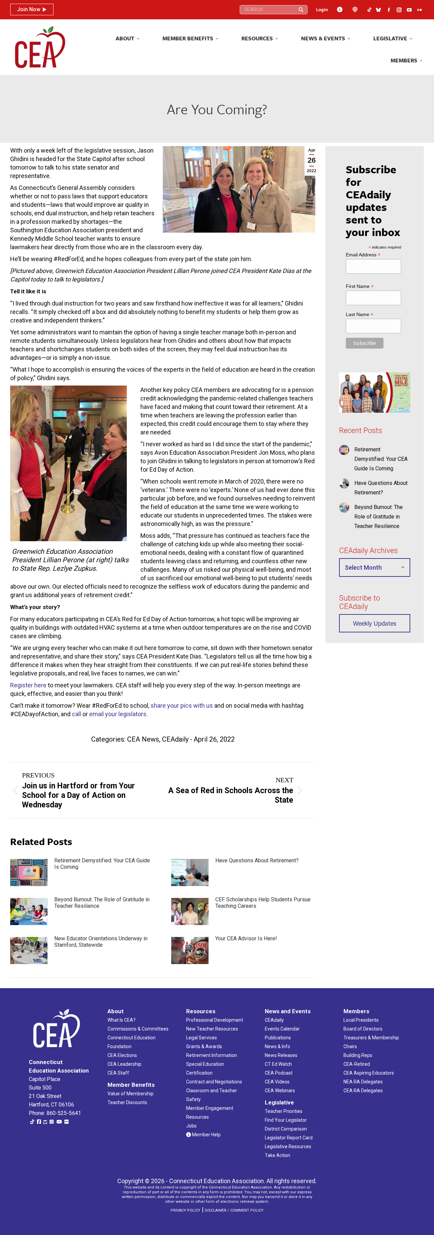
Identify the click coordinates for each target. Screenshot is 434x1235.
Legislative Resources (288, 1146)
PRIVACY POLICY (185, 1210)
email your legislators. (118, 714)
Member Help (206, 1134)
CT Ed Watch (278, 1064)
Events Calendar (282, 1029)
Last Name (359, 314)
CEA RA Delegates (363, 1090)
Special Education (205, 1064)
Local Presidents (361, 1020)
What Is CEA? (121, 1020)
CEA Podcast (279, 1073)
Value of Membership (130, 1093)
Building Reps (357, 1055)
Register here (28, 685)
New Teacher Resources (212, 1029)
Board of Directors (362, 1029)
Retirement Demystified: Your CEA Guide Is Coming (102, 863)
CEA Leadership (124, 1064)
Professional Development (214, 1020)
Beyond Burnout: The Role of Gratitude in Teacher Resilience (102, 902)
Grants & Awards (204, 1046)
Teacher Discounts (127, 1102)
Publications (278, 1037)
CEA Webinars (280, 1090)
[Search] (301, 9)
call (76, 714)
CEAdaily (175, 739)
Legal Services (201, 1037)
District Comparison (286, 1129)
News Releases (281, 1055)
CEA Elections (122, 1055)
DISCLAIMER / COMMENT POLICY (234, 1210)
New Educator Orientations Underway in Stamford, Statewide (100, 941)
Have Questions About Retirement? (257, 860)
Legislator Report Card (289, 1137)
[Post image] (28, 872)
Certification (199, 1073)
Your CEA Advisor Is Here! (246, 938)
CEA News (143, 739)
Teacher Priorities (283, 1111)
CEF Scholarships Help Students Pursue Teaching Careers (263, 902)
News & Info (277, 1046)
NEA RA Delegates (363, 1081)
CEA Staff (118, 1073)
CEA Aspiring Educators (368, 1073)
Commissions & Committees (138, 1029)
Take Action (277, 1155)
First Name (360, 286)
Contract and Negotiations (214, 1081)
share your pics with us (182, 705)
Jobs (191, 1126)
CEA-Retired (356, 1064)
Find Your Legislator (286, 1120)
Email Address (363, 255)
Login (322, 9)
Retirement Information (211, 1055)
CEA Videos (277, 1081)
